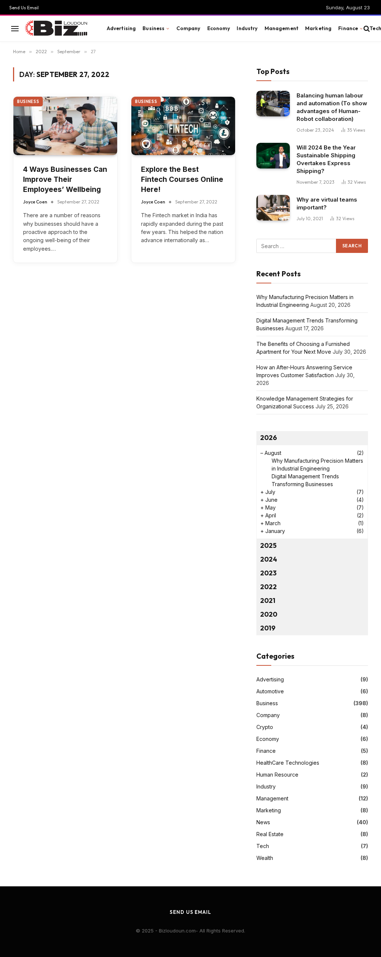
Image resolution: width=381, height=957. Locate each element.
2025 (268, 545)
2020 (268, 614)
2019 (267, 628)
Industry (247, 28)
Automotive (270, 691)
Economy (218, 28)
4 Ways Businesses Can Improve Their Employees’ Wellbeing (65, 179)
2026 (268, 437)
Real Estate (270, 834)
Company (188, 28)
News (263, 822)
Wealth (264, 858)
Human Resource (277, 774)
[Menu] (15, 28)
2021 (267, 600)
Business (153, 28)
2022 (268, 586)
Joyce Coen (35, 202)
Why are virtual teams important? (327, 203)
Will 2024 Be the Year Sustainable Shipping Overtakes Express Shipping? (326, 159)
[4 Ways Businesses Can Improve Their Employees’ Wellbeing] (65, 126)
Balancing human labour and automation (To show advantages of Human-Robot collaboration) (332, 107)
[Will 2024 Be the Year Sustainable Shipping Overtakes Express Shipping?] (273, 155)
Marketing (318, 28)
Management (281, 28)
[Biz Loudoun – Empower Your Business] (57, 29)
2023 (268, 573)
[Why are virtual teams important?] (273, 208)
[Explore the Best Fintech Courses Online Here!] (183, 126)
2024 (268, 559)
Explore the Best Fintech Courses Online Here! (182, 179)
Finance (348, 28)
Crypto (264, 727)
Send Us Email (24, 7)
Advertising (121, 28)
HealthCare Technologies (287, 763)
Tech (262, 846)
